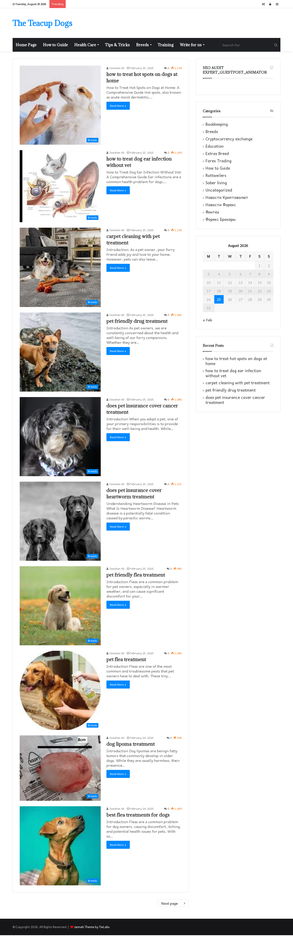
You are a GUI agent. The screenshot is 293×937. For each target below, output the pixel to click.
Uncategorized (219, 190)
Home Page (26, 44)
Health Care (85, 44)
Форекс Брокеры (221, 219)
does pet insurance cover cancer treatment (235, 400)
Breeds (142, 44)
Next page (169, 903)
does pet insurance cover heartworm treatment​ (134, 493)
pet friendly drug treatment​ (137, 321)
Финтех (212, 212)
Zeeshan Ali (116, 68)
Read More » (118, 105)
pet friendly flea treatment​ (135, 575)
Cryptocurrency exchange (229, 138)
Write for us (191, 44)
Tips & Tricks (117, 44)
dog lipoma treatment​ (130, 744)
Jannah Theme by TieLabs (92, 926)
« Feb (207, 320)
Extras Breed (217, 153)
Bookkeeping (217, 124)
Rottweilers (216, 175)
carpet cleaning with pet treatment (238, 383)
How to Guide (55, 44)
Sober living (216, 182)
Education (215, 146)
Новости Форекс (221, 204)
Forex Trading (218, 160)
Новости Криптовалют (227, 197)
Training (166, 44)
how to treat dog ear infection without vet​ (233, 373)
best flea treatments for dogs (138, 815)
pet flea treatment (126, 659)
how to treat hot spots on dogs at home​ (236, 361)
